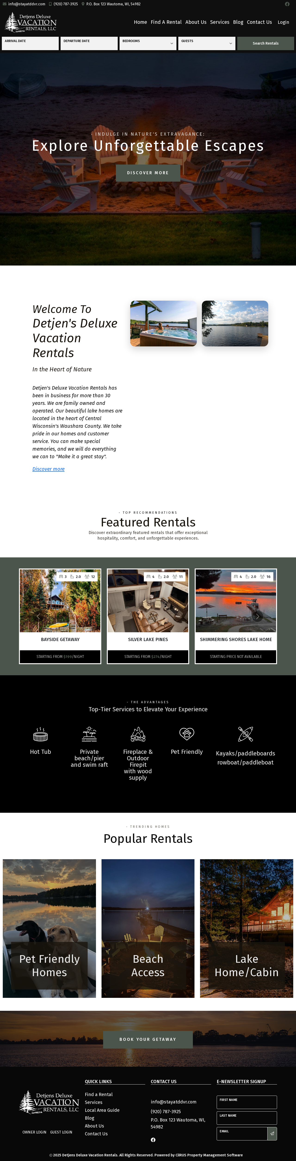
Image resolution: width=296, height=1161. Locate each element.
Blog (238, 22)
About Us (196, 22)
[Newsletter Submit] (272, 1133)
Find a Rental (166, 22)
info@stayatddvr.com (26, 4)
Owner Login (34, 1132)
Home (140, 22)
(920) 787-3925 (66, 4)
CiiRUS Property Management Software (209, 1155)
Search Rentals (266, 43)
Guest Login (61, 1132)
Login (283, 22)
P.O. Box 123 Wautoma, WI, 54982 (113, 4)
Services (219, 22)
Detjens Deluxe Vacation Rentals (89, 1155)
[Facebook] (287, 4)
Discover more (48, 469)
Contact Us (259, 22)
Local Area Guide (102, 1110)
